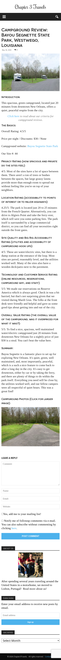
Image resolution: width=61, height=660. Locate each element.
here (13, 528)
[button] (57, 17)
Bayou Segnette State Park (42, 146)
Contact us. (49, 656)
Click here (13, 116)
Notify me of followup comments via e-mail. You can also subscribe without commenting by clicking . (28, 524)
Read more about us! (34, 588)
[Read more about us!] (30, 565)
